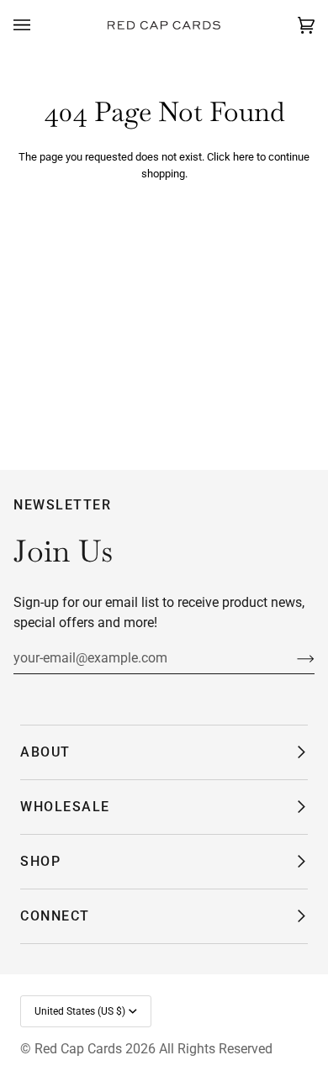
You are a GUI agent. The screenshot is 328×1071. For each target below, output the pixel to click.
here (243, 156)
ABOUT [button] (45, 752)
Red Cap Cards (78, 1049)
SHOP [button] (40, 861)
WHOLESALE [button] (65, 807)
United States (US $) (79, 1011)
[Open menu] (38, 25)
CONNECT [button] (55, 916)
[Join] (292, 658)
